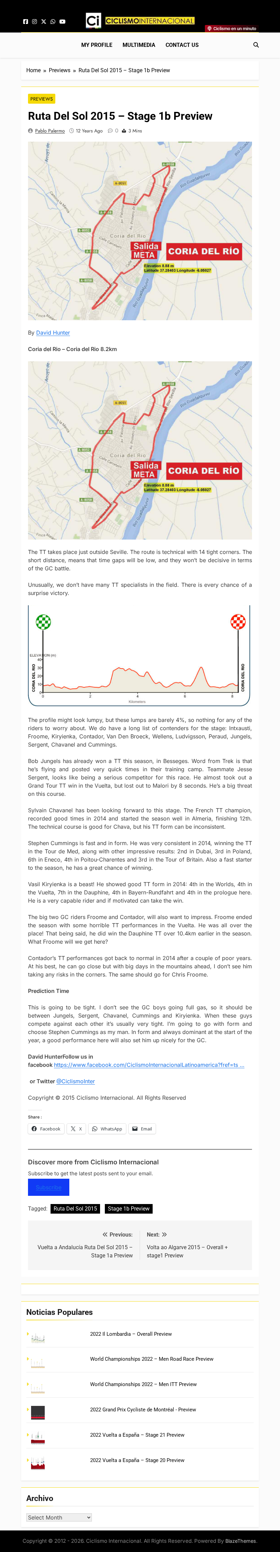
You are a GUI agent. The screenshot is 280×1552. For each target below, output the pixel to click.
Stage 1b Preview (129, 1208)
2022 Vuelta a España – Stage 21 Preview (137, 1435)
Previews (41, 98)
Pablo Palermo (50, 130)
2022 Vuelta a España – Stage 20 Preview (137, 1460)
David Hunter (53, 332)
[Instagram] (34, 22)
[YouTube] (62, 22)
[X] (43, 22)
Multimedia (139, 45)
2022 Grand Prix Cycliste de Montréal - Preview (143, 1410)
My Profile (96, 45)
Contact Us (182, 45)
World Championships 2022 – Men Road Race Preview (151, 1359)
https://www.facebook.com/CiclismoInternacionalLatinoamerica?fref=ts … (149, 1064)
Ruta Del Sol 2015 (75, 1208)
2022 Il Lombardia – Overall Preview (131, 1334)
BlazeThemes (240, 1541)
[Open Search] (256, 45)
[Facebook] (25, 22)
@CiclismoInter (75, 1081)
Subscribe (48, 1187)
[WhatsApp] (52, 22)
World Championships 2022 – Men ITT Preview (143, 1384)
